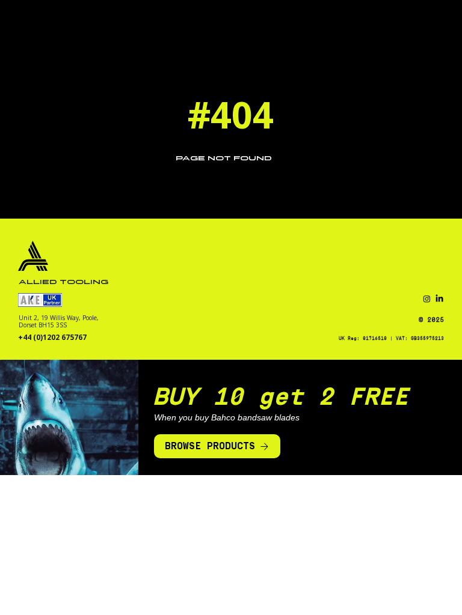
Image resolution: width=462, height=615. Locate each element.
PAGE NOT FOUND (224, 158)
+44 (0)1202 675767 (52, 337)
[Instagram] (426, 298)
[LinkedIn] (439, 298)
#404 (231, 114)
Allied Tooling (63, 282)
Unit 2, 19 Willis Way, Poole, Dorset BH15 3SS (59, 321)
